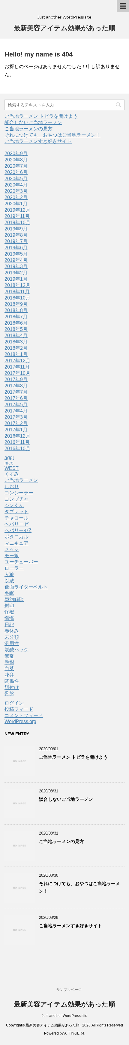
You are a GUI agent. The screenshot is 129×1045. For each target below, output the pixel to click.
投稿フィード (18, 709)
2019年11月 (17, 216)
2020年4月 (16, 184)
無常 (9, 656)
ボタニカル (16, 536)
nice (9, 462)
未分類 (11, 637)
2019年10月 (17, 222)
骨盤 (9, 693)
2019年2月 (16, 272)
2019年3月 (16, 266)
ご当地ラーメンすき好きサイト (38, 141)
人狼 (9, 574)
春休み (11, 630)
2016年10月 (17, 448)
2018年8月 (16, 310)
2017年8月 (16, 385)
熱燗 (9, 662)
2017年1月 (16, 429)
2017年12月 (17, 360)
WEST (11, 468)
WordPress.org (20, 721)
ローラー (14, 568)
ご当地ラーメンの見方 (28, 128)
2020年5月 (16, 178)
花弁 (9, 674)
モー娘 (11, 555)
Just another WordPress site (64, 1016)
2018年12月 (17, 285)
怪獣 (9, 612)
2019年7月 (16, 241)
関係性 (11, 681)
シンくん (14, 505)
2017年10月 (17, 373)
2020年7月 (16, 166)
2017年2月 (16, 423)
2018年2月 (16, 348)
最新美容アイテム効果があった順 (64, 28)
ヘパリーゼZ (18, 530)
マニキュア (16, 543)
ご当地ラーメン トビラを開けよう (41, 116)
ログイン (14, 702)
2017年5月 (16, 404)
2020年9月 (16, 153)
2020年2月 (16, 197)
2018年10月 (17, 297)
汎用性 (11, 643)
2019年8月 (16, 235)
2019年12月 (17, 210)
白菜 (9, 668)
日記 (9, 624)
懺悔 (9, 618)
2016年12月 (17, 436)
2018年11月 (17, 291)
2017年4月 (16, 410)
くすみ (11, 473)
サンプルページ (69, 990)
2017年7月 (16, 392)
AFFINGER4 (74, 1033)
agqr (9, 457)
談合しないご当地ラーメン (33, 122)
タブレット (16, 511)
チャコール (16, 517)
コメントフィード (23, 715)
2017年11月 (17, 366)
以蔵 (9, 580)
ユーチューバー (21, 561)
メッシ (11, 549)
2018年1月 (16, 354)
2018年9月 (16, 304)
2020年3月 (16, 191)
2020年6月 (16, 172)
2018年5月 (16, 329)
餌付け (11, 687)
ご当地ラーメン (21, 480)
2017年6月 (16, 398)
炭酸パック (16, 649)
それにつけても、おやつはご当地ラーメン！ (52, 135)
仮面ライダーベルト (26, 586)
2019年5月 (16, 253)
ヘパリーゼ (16, 524)
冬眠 (9, 593)
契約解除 (14, 599)
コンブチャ (16, 499)
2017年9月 (16, 379)
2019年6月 (16, 247)
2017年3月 (16, 417)
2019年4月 (16, 260)
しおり (11, 486)
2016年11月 (17, 442)
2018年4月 (16, 335)
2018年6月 (16, 323)
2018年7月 (16, 316)
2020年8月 (16, 159)
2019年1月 (16, 279)
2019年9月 (16, 228)
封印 (9, 605)
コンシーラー (18, 492)
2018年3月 (16, 341)
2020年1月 (16, 203)
